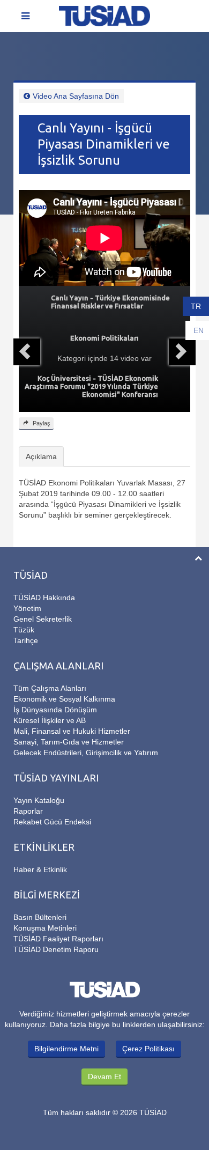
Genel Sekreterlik (42, 619)
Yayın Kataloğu (38, 800)
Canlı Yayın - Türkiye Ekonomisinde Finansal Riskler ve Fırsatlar (110, 301)
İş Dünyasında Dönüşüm (55, 709)
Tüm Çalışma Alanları (49, 688)
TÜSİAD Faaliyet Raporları (58, 938)
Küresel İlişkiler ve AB (49, 720)
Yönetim (27, 608)
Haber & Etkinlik (40, 869)
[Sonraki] (182, 351)
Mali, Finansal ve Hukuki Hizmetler (71, 731)
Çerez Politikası (148, 1048)
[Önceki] (26, 351)
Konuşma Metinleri (45, 928)
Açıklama (41, 456)
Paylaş (40, 423)
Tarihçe (25, 640)
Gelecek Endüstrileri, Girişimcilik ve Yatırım (85, 752)
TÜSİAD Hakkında (44, 597)
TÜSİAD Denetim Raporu (56, 949)
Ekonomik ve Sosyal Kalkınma (64, 699)
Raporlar (28, 811)
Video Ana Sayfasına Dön (76, 96)
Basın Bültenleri (39, 917)
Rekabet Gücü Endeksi (52, 821)
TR (196, 306)
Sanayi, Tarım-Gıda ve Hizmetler (68, 742)
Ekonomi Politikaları (104, 338)
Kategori (71, 358)
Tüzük (23, 629)
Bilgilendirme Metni (66, 1048)
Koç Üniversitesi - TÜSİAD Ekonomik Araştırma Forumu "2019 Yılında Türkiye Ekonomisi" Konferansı (91, 386)
